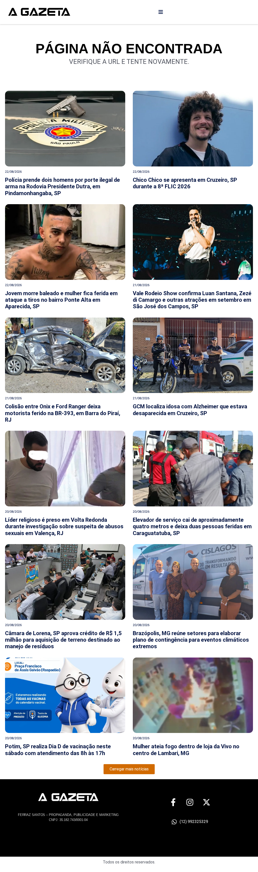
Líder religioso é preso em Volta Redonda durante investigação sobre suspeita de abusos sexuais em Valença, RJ (64, 526)
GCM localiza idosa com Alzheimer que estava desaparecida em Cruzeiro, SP (190, 409)
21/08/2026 (141, 285)
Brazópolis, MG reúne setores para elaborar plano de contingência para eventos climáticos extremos (191, 640)
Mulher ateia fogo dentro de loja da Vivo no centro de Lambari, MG (186, 749)
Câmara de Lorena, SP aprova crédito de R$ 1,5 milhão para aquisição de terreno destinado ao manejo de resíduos (63, 640)
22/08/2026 (13, 171)
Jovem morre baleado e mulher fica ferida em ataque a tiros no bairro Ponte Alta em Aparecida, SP (61, 300)
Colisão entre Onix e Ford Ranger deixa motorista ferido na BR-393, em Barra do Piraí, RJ (62, 413)
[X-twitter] (206, 802)
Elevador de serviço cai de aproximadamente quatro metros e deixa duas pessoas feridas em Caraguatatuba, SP (192, 526)
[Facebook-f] (173, 802)
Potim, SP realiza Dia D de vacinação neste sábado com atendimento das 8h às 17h (58, 749)
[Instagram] (190, 802)
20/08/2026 (13, 511)
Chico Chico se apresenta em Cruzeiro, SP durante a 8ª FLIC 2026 (185, 183)
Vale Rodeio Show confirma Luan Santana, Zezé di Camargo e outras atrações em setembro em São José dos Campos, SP (192, 300)
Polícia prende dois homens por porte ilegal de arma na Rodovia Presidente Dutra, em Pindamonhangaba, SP (62, 186)
